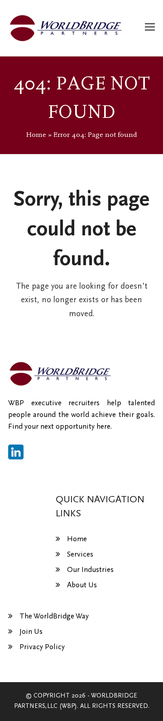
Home (36, 135)
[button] (150, 28)
